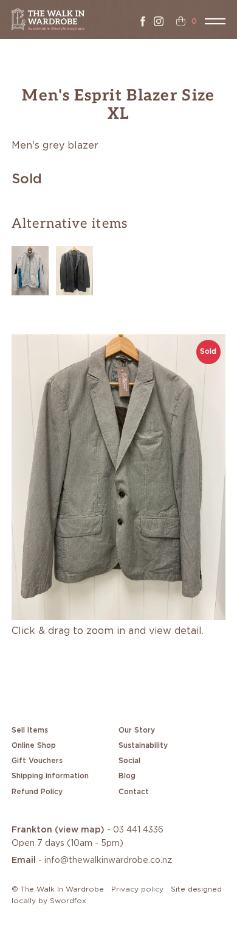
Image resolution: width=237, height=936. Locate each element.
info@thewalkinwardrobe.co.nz (108, 860)
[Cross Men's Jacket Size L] (30, 269)
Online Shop (34, 745)
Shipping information (50, 775)
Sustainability (143, 745)
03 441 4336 (138, 830)
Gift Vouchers (37, 760)
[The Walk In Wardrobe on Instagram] (158, 21)
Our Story (136, 730)
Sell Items (30, 730)
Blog (127, 775)
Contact (133, 791)
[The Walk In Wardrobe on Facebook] (143, 21)
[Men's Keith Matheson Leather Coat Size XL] (74, 269)
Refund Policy (37, 791)
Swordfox (68, 900)
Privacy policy (137, 889)
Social (129, 760)
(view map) (80, 830)
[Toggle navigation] (215, 21)
